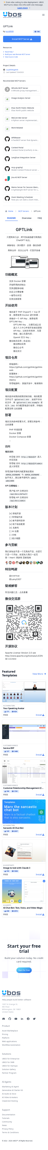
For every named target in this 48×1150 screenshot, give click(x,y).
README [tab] (11, 218)
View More (38, 673)
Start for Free (24, 970)
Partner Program (9, 1073)
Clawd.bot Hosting (10, 1101)
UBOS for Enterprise (10, 1058)
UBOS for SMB (8, 1062)
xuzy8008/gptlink (12, 70)
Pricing (5, 1034)
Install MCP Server (21, 39)
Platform (5, 1038)
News (4, 1125)
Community (7, 1122)
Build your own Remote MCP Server (17, 54)
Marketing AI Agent (10, 1086)
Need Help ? (9, 52)
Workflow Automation (11, 1045)
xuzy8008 (10, 31)
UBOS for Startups (10, 1066)
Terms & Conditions (10, 1132)
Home (10, 211)
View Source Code (11, 57)
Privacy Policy (7, 1129)
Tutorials (5, 1118)
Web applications (9, 1041)
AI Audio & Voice (9, 1094)
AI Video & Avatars (10, 1097)
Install (39, 715)
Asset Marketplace (10, 1030)
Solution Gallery (9, 1069)
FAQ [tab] (40, 218)
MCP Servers (23, 211)
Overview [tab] (26, 218)
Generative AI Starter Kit (12, 1090)
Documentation (8, 1114)
